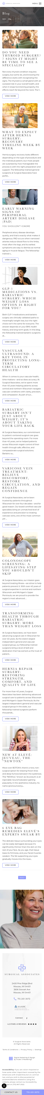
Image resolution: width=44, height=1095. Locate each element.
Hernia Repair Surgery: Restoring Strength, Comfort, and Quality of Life (19, 677)
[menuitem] (26, 1018)
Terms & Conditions (10, 1050)
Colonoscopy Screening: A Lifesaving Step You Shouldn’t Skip (19, 567)
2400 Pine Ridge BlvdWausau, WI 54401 (22, 985)
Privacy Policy (26, 1050)
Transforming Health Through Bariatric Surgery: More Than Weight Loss (22, 619)
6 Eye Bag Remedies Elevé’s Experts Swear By (21, 831)
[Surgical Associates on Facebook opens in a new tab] (26, 1018)
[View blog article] (20, 39)
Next (22, 877)
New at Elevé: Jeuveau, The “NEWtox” (17, 758)
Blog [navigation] (9, 19)
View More (10, 96)
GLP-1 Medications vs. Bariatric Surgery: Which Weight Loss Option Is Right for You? (20, 298)
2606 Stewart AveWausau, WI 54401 (22, 991)
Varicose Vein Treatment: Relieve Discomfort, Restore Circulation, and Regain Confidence (21, 479)
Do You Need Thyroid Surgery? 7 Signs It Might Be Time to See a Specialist (21, 58)
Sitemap (38, 1050)
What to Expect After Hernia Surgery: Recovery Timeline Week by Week (21, 140)
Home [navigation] (4, 19)
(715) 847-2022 (18, 1084)
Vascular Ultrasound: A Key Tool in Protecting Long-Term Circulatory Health (22, 360)
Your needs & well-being (22, 940)
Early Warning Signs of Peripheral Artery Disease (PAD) (18, 217)
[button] (4, 1085)
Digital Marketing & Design (24, 1058)
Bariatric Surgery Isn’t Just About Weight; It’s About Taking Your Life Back (18, 418)
